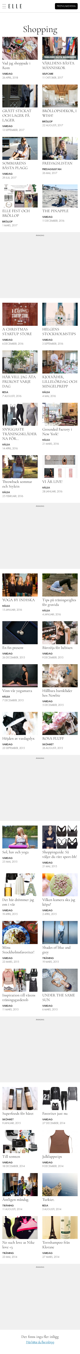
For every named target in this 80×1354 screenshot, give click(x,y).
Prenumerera (66, 6)
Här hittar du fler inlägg (40, 1342)
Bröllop (47, 121)
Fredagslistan (51, 169)
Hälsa (46, 392)
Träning (48, 958)
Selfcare (47, 74)
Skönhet (48, 744)
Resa (5, 392)
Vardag (7, 74)
